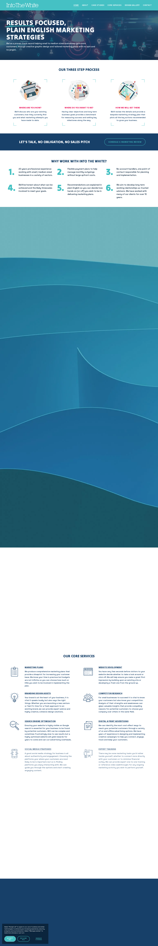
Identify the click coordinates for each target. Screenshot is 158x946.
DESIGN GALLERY (132, 5)
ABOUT (85, 5)
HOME (76, 5)
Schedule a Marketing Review (124, 142)
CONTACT (147, 5)
